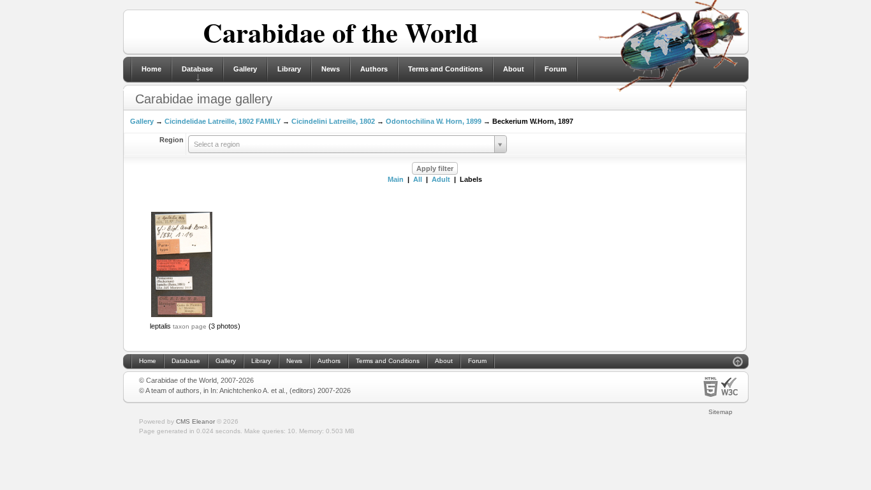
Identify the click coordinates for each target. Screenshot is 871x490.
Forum (556, 69)
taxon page (190, 326)
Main (396, 179)
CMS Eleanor (195, 421)
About (513, 69)
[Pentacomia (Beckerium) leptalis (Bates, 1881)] (182, 316)
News (330, 69)
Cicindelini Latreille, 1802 (333, 121)
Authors (374, 69)
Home (151, 69)
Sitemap (720, 411)
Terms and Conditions (445, 69)
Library (289, 69)
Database (197, 69)
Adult (441, 179)
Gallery (245, 69)
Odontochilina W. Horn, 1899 (433, 121)
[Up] (738, 363)
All (417, 179)
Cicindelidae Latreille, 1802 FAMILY (223, 121)
